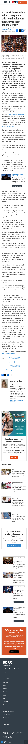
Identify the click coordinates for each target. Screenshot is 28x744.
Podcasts (5, 688)
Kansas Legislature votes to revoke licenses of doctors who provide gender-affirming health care (18, 579)
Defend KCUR (14, 652)
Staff (4, 698)
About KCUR (6, 679)
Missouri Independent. (8, 353)
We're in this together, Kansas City (14, 631)
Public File (5, 721)
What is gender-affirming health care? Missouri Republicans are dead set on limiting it (19, 614)
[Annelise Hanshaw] (4, 383)
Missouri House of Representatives (15, 366)
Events (4, 695)
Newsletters (6, 691)
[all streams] (26, 742)
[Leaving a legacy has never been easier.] (14, 423)
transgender (9, 362)
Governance (6, 717)
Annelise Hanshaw (6, 29)
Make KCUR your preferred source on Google (14, 534)
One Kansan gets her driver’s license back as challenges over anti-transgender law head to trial (18, 504)
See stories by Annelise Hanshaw (16, 401)
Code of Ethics (6, 714)
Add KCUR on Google (14, 546)
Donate (23, 2)
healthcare (20, 362)
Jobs (4, 704)
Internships (5, 708)
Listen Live (5, 682)
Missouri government (12, 370)
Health (13, 469)
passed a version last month (17, 114)
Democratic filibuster (7, 126)
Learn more (14, 457)
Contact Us (5, 701)
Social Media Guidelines (8, 711)
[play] (2, 742)
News (4, 685)
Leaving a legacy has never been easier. (14, 440)
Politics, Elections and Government (17, 175)
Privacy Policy (6, 724)
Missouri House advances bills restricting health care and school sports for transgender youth (19, 565)
